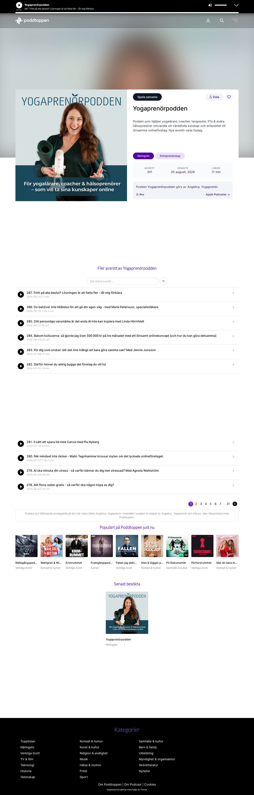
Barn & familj (148, 747)
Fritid (83, 771)
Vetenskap (27, 777)
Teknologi (27, 765)
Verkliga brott (30, 753)
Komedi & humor (91, 741)
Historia (25, 771)
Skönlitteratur (148, 765)
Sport (84, 777)
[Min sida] (208, 20)
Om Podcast (133, 784)
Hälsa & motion (90, 765)
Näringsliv (143, 155)
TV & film (26, 759)
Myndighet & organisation (157, 759)
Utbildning (146, 753)
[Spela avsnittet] (20, 294)
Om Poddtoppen (109, 784)
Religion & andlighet (94, 753)
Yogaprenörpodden (161, 187)
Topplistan (27, 741)
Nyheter (144, 771)
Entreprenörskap (170, 155)
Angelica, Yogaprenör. (202, 187)
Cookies (150, 784)
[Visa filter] (163, 281)
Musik (84, 759)
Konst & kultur (89, 747)
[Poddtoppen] (32, 20)
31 (228, 504)
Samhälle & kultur (151, 741)
